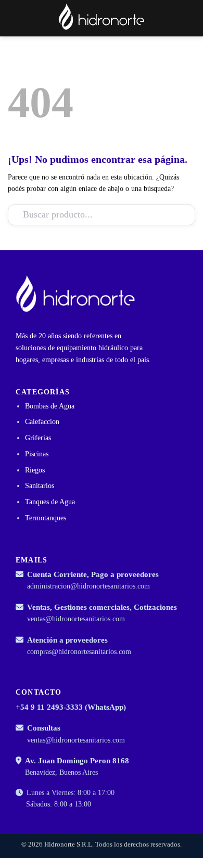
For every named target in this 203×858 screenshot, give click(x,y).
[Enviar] (175, 214)
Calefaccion (42, 422)
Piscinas (36, 454)
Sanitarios (39, 486)
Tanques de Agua (50, 502)
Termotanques (45, 518)
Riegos (35, 470)
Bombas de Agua (49, 406)
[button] (172, 18)
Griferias (38, 438)
